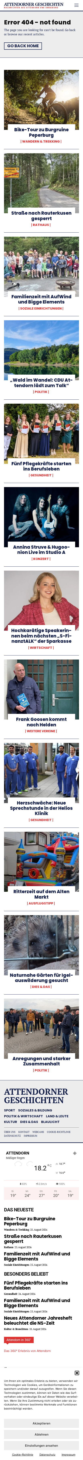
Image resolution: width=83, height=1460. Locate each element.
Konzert (41, 559)
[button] (77, 1373)
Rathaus (41, 225)
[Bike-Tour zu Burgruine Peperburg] (41, 100)
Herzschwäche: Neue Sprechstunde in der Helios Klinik (41, 808)
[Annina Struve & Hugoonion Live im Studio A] (41, 517)
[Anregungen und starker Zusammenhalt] (41, 1029)
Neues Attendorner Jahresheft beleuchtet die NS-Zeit (38, 1320)
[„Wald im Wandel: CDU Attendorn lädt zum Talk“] (41, 350)
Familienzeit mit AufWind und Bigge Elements (41, 299)
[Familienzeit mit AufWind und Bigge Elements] (41, 267)
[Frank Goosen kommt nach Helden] (41, 690)
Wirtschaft (41, 647)
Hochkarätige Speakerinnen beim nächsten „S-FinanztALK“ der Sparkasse (41, 635)
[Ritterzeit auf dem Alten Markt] (41, 862)
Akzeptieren (41, 1423)
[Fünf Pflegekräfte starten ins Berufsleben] (41, 434)
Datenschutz (47, 1454)
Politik (41, 392)
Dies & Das (41, 986)
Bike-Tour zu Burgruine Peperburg (41, 132)
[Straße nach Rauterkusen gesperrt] (41, 183)
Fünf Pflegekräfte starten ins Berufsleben (41, 466)
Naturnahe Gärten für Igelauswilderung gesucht (41, 978)
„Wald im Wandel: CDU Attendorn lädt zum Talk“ (41, 383)
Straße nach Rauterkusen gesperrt (41, 216)
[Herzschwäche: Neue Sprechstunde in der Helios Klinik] (41, 773)
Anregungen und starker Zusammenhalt (41, 1061)
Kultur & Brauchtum (16, 1329)
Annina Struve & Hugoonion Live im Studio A (41, 550)
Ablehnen (42, 1434)
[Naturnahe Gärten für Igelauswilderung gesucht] (41, 945)
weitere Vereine (41, 731)
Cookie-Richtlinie (22, 1454)
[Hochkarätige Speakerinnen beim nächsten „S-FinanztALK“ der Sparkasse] (41, 601)
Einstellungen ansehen (41, 1445)
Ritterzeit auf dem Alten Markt (41, 894)
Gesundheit (41, 475)
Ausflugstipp (41, 903)
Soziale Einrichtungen (41, 308)
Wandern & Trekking (41, 141)
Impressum (68, 1454)
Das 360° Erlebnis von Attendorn (27, 1351)
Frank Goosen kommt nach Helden (41, 722)
